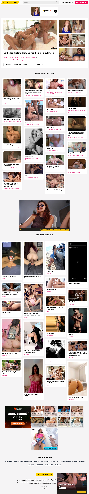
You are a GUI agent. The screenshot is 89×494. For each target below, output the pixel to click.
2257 (46, 486)
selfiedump (71, 399)
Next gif (40, 64)
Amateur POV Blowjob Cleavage (11, 147)
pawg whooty (29, 122)
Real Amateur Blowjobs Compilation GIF (76, 111)
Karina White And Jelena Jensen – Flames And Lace (32, 314)
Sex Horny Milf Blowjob (52, 111)
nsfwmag (26, 354)
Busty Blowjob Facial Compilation (54, 170)
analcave (49, 291)
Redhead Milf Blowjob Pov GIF (75, 92)
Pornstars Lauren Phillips (75, 90)
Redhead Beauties (78, 461)
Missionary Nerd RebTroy (54, 190)
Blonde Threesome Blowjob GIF (75, 155)
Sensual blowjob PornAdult (12, 119)
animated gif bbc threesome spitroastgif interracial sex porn (33, 92)
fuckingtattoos (50, 335)
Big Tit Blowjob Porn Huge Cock (75, 137)
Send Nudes (28, 461)
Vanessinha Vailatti (74, 283)
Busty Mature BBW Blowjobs (32, 124)
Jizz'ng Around (6, 312)
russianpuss (27, 398)
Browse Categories (67, 2)
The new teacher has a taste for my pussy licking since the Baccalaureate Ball (78, 354)
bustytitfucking (8, 145)
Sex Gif (36, 461)
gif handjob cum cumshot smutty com (11, 164)
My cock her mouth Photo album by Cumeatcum (11, 99)
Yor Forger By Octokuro (9, 353)
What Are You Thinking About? (31, 395)
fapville (3, 278)
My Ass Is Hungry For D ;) (76, 397)
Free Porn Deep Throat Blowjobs (33, 95)
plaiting (71, 334)
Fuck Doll (72, 302)
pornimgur (71, 304)
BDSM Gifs (54, 461)
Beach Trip (50, 271)
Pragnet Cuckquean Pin (75, 153)
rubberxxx (4, 375)
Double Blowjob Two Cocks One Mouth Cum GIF (54, 93)
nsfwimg (71, 336)
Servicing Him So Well (9, 276)
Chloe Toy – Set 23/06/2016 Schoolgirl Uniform (32, 351)
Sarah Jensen (51, 333)
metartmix (49, 273)
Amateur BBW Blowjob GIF (53, 192)
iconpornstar (50, 90)
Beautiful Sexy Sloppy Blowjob (54, 129)
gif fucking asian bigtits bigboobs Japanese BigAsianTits (11, 185)
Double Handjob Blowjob (28, 57)
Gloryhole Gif (72, 108)
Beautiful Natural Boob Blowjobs (11, 188)
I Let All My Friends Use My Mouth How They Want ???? (10, 293)
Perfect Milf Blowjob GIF (52, 150)
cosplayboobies (6, 355)
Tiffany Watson (51, 289)
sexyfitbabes (72, 285)
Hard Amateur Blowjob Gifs (31, 177)
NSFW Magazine (65, 461)
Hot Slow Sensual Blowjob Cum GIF (12, 121)
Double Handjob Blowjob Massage (13, 60)
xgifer (3, 314)
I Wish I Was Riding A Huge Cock (32, 277)
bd (26, 175)
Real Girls (58, 465)
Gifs (48, 359)
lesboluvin (49, 385)
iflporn (48, 311)
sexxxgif (48, 361)
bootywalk (71, 170)
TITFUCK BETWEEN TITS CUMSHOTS (54, 167)
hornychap (50, 109)
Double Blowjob (14, 57)
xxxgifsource (50, 127)
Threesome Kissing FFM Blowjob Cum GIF (33, 159)
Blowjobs (31, 465)
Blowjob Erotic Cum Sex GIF (10, 167)
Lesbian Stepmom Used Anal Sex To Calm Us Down (55, 382)
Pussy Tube (49, 465)
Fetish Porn (39, 465)
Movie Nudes (45, 461)
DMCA (43, 486)
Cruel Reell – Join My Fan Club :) (10, 372)
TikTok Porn (9, 461)
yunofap (26, 317)
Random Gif (80, 2)
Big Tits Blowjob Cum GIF (74, 172)
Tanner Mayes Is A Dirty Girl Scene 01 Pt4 (55, 308)
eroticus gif (50, 148)
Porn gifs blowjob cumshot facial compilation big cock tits (76, 134)
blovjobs (4, 296)
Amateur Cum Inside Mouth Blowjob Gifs (12, 102)
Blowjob (5, 57)
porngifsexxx (29, 156)
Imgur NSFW (18, 461)
